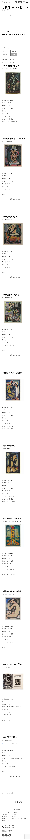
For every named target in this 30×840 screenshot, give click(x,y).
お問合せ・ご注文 (15, 199)
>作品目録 (14, 812)
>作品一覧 (4, 818)
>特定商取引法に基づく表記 (19, 818)
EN (24, 1)
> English (14, 814)
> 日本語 (14, 816)
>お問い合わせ (5, 820)
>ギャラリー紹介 (6, 812)
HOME (3, 15)
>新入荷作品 (5, 816)
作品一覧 (9, 15)
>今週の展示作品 (16, 809)
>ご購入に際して (6, 814)
